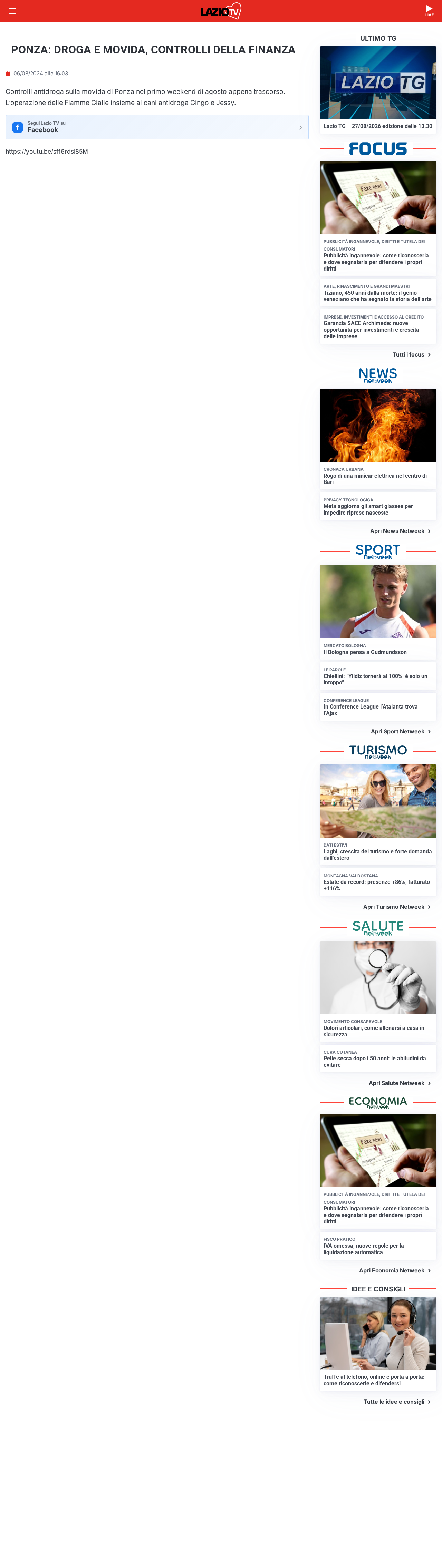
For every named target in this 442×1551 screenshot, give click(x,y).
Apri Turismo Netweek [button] (393, 906)
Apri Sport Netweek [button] (397, 731)
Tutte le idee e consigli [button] (394, 1401)
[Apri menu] (12, 11)
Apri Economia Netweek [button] (391, 1270)
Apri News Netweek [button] (397, 530)
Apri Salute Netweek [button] (396, 1083)
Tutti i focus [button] (408, 354)
